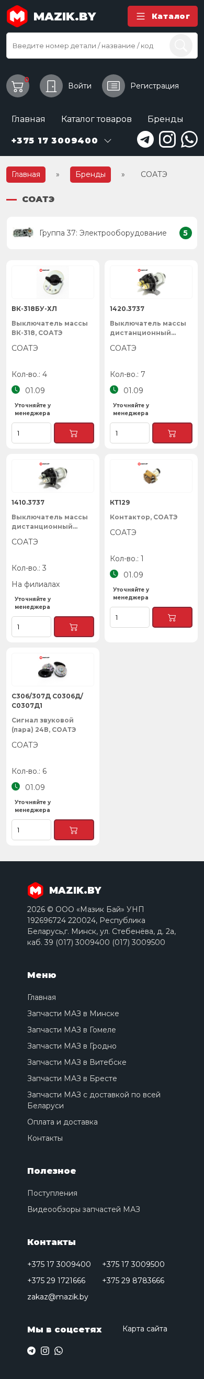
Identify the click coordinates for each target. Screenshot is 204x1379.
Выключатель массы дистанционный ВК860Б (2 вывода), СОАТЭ (148, 328)
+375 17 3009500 (133, 1264)
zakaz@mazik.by (57, 1297)
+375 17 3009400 (59, 1264)
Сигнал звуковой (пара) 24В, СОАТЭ (44, 724)
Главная (29, 119)
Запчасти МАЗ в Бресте (72, 1078)
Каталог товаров (96, 119)
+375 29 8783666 (133, 1280)
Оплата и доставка (62, 1122)
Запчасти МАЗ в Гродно (72, 1046)
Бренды (166, 119)
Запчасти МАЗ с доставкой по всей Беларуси (94, 1100)
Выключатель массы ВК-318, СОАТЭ (50, 328)
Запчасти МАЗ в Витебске (77, 1062)
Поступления (52, 1193)
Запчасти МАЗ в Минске (73, 1013)
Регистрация (154, 86)
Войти (80, 86)
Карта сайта (144, 1328)
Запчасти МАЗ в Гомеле (71, 1030)
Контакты (45, 1138)
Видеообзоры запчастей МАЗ (83, 1209)
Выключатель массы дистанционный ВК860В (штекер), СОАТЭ (50, 522)
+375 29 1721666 (56, 1280)
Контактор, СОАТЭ (143, 517)
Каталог (171, 16)
